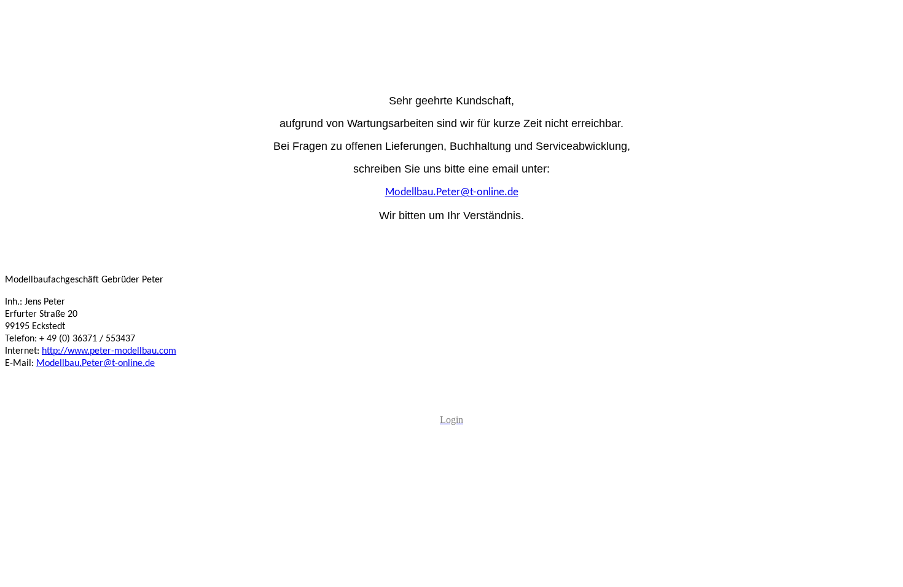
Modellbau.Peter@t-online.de (95, 363)
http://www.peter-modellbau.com (109, 351)
